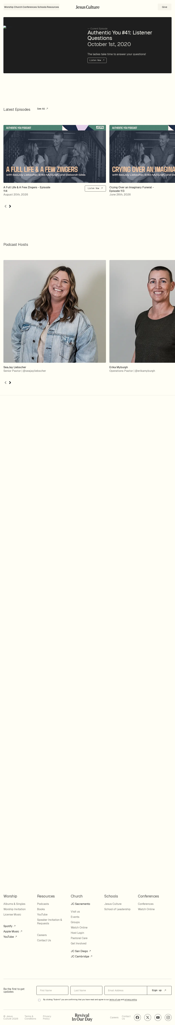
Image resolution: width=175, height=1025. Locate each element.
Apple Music (11, 931)
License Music (12, 914)
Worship (9, 7)
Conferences (30, 7)
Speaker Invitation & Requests (49, 921)
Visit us (75, 911)
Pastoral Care (79, 938)
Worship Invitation (14, 909)
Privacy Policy (47, 1017)
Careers (42, 935)
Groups (75, 922)
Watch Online (79, 927)
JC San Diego (80, 951)
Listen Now (95, 60)
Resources (53, 7)
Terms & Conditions (30, 1017)
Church (18, 7)
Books (41, 909)
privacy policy (131, 1000)
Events (75, 917)
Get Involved (78, 943)
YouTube (9, 937)
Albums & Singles (14, 904)
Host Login (77, 933)
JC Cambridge (80, 956)
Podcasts (43, 904)
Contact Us (44, 940)
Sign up (157, 990)
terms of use (114, 1000)
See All (41, 108)
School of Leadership (117, 909)
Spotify (8, 926)
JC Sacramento (80, 904)
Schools (41, 7)
